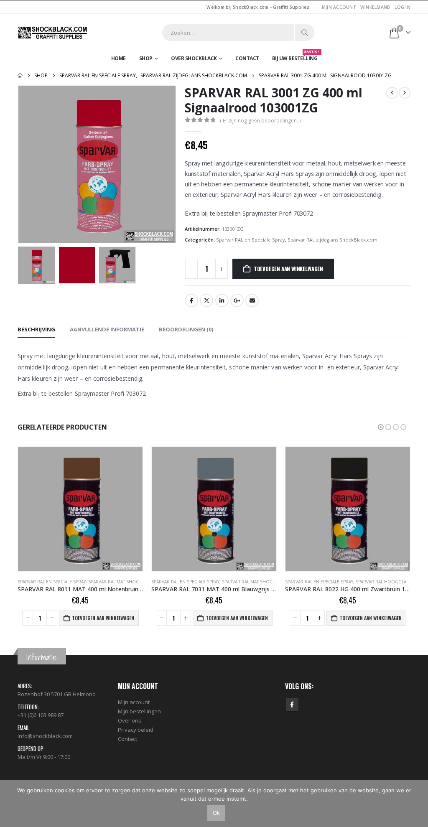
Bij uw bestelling (295, 56)
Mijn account (339, 7)
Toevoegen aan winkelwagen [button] (103, 617)
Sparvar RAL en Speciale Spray (250, 240)
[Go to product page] (80, 509)
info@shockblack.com (45, 736)
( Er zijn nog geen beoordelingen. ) (260, 120)
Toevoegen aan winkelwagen (288, 269)
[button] (19, 164)
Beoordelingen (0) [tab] (186, 329)
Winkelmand (375, 7)
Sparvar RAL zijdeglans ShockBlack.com (332, 240)
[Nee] (417, 803)
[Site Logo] (53, 32)
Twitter (206, 300)
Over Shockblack (194, 58)
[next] (404, 93)
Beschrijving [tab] (36, 329)
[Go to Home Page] (20, 75)
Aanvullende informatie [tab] (107, 329)
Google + (237, 300)
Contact (247, 58)
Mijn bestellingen (139, 711)
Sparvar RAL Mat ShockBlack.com (127, 582)
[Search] (304, 32)
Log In (402, 7)
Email (252, 300)
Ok (216, 812)
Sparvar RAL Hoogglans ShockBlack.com (270, 582)
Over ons (129, 720)
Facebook (191, 300)
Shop (146, 58)
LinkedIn (222, 300)
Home (118, 58)
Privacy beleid (135, 729)
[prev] (392, 93)
